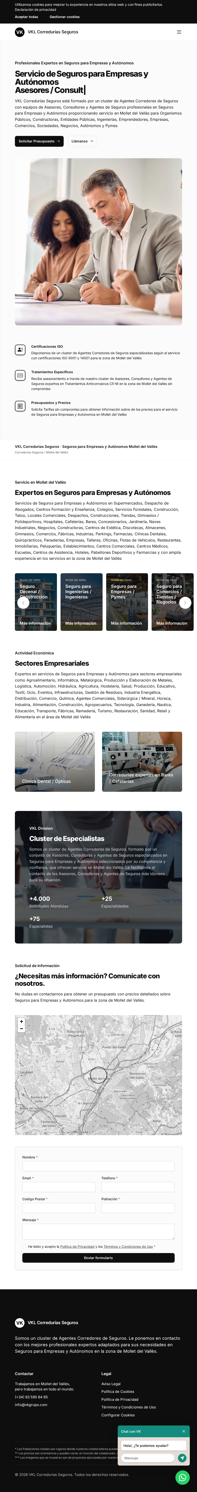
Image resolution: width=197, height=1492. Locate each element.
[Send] (182, 1458)
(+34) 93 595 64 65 (31, 1397)
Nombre (30, 1157)
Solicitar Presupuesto (37, 141)
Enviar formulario (98, 1258)
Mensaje (30, 1220)
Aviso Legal (111, 1384)
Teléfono (109, 1178)
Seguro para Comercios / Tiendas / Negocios (169, 594)
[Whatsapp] (182, 1477)
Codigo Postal (35, 1199)
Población (110, 1199)
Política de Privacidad (77, 1246)
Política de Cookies (117, 1391)
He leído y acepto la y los (91, 1246)
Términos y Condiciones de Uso (128, 1246)
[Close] (183, 1431)
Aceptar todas (26, 17)
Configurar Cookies (118, 1415)
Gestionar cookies (65, 17)
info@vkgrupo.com (31, 1404)
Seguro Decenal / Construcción (34, 591)
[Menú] (179, 32)
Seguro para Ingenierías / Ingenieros (78, 591)
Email (28, 1178)
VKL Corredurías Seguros (52, 31)
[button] (185, 603)
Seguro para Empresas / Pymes (123, 591)
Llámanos (80, 141)
